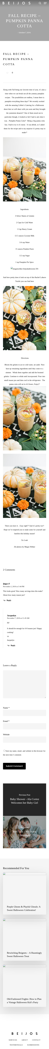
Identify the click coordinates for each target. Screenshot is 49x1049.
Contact (36, 1040)
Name (6, 708)
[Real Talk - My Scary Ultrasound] (24, 832)
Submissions (33, 1045)
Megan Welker (29, 547)
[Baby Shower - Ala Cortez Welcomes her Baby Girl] (24, 799)
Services (13, 1040)
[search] (40, 3)
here (32, 281)
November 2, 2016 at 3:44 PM (13, 586)
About (25, 1040)
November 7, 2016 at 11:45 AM (18, 618)
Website (6, 734)
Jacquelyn (11, 615)
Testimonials (16, 1045)
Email (6, 721)
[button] (45, 3)
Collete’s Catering (24, 105)
